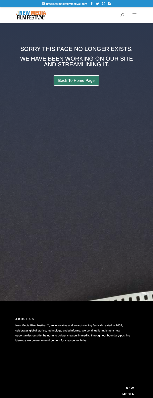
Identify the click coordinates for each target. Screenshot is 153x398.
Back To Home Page (76, 80)
